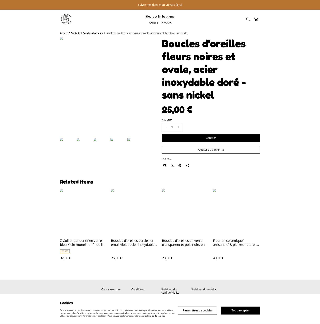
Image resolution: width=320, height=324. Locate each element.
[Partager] (187, 165)
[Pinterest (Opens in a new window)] (179, 165)
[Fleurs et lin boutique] (66, 19)
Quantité (167, 120)
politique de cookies (155, 315)
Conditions (138, 289)
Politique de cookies (203, 289)
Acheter (211, 138)
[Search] (248, 19)
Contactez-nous (111, 289)
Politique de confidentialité (170, 291)
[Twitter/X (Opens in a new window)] (172, 165)
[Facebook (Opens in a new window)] (164, 165)
